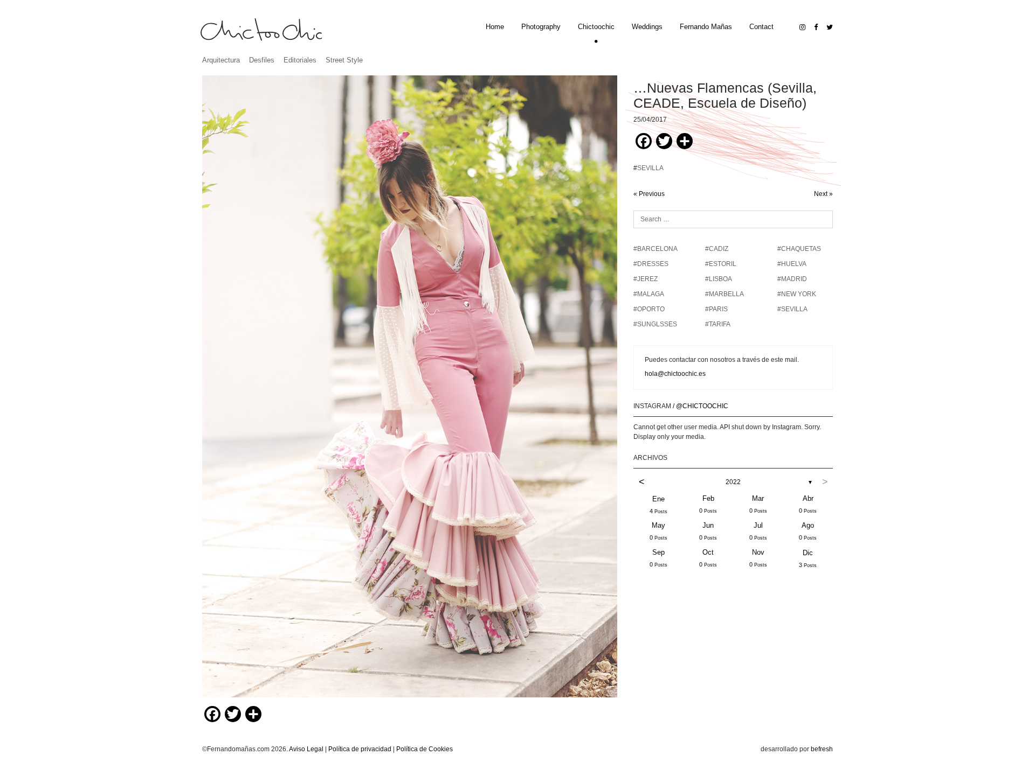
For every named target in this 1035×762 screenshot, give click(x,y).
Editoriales (300, 60)
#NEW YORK (796, 294)
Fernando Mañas (706, 27)
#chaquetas (799, 249)
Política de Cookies (424, 749)
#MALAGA (648, 294)
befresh (822, 749)
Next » (823, 194)
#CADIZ (716, 249)
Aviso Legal (306, 749)
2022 (733, 482)
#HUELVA (791, 264)
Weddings (647, 27)
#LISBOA (718, 279)
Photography (541, 27)
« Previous (649, 194)
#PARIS (716, 309)
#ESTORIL (720, 264)
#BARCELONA (655, 249)
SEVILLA (650, 168)
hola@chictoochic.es (675, 373)
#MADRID (792, 279)
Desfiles (261, 60)
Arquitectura (221, 60)
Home (495, 27)
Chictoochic (596, 27)
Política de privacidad (359, 749)
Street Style (344, 60)
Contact (761, 27)
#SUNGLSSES (655, 324)
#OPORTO (649, 309)
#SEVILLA (792, 309)
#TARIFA (717, 324)
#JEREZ (645, 279)
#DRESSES (650, 264)
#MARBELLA (724, 294)
